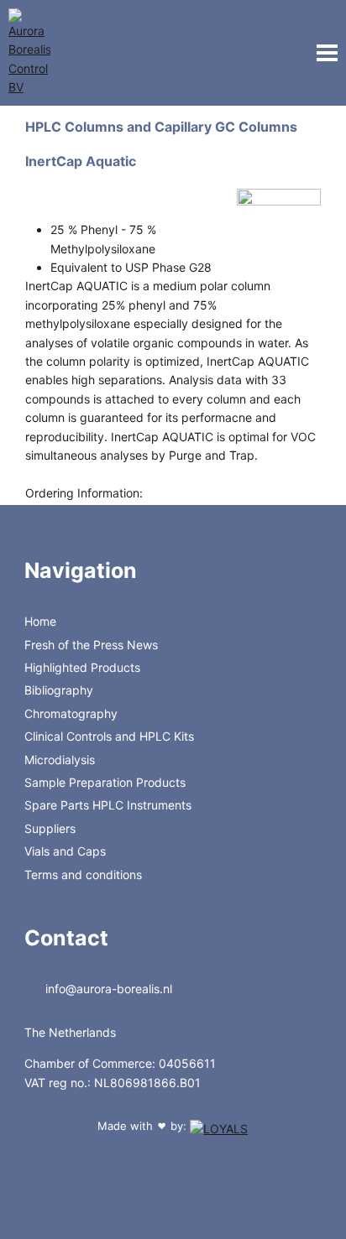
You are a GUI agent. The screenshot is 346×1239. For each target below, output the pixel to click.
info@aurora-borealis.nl (107, 988)
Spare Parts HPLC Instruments (107, 805)
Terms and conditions (83, 874)
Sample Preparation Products (105, 782)
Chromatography (71, 713)
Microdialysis (59, 759)
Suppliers (50, 828)
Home (40, 621)
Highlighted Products (82, 667)
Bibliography (58, 690)
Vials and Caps (65, 851)
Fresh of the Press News (91, 645)
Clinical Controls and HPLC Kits (109, 736)
